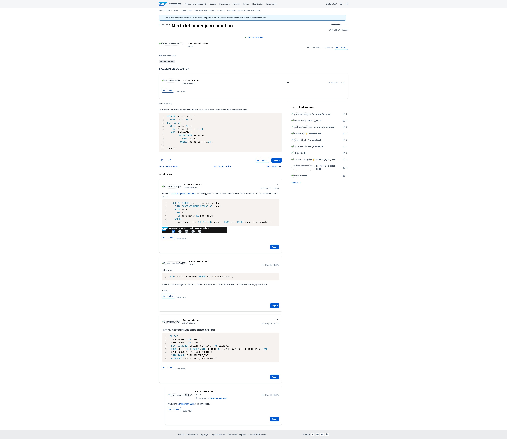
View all (295, 183)
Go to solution (255, 37)
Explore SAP (331, 4)
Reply (275, 247)
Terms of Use (192, 435)
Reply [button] (277, 160)
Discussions (231, 10)
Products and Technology (196, 4)
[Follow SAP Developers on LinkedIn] (327, 434)
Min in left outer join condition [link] (249, 10)
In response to (212, 398)
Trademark (232, 435)
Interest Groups (186, 10)
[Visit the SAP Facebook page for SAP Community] (313, 434)
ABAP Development (167, 61)
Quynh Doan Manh (186, 404)
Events (246, 4)
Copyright (204, 435)
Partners (236, 4)
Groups (213, 4)
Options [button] (345, 24)
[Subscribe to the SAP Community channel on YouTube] (322, 434)
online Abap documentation (183, 193)
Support (242, 435)
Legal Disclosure (218, 435)
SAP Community (165, 10)
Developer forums (228, 18)
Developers (224, 4)
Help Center (257, 4)
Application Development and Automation (209, 10)
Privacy (181, 435)
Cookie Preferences (257, 435)
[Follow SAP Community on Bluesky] (317, 434)
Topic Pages (271, 4)
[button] (337, 47)
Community (175, 4)
